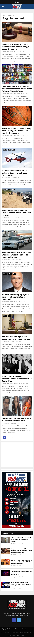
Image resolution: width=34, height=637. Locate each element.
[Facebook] (14, 620)
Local (9, 149)
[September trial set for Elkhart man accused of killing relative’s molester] (5, 551)
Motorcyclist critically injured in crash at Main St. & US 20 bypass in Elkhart (21, 561)
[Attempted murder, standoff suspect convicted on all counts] (5, 540)
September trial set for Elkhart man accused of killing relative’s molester (21, 550)
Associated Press (8, 51)
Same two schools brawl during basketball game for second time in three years (16, 130)
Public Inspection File (25, 632)
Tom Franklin (6, 177)
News (9, 23)
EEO (2, 632)
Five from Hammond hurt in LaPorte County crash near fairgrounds (14, 172)
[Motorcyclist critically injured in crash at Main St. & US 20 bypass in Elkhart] (5, 562)
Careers (7, 632)
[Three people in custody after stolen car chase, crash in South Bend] (5, 573)
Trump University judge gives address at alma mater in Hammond (15, 296)
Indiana (5, 23)
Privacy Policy (11, 635)
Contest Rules (15, 632)
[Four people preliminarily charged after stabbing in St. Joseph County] (5, 585)
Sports (13, 107)
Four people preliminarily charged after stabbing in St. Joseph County (21, 584)
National (10, 273)
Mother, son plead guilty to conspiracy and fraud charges (16, 338)
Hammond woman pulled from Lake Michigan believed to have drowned (16, 212)
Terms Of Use (20, 635)
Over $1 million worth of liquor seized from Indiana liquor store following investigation (17, 88)
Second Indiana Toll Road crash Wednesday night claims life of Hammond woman (16, 254)
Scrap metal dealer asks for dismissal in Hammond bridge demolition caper (15, 46)
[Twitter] (19, 620)
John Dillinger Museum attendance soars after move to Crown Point (17, 378)
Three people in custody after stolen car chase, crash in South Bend (21, 572)
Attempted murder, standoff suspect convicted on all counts (21, 539)
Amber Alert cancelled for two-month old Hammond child (16, 419)
